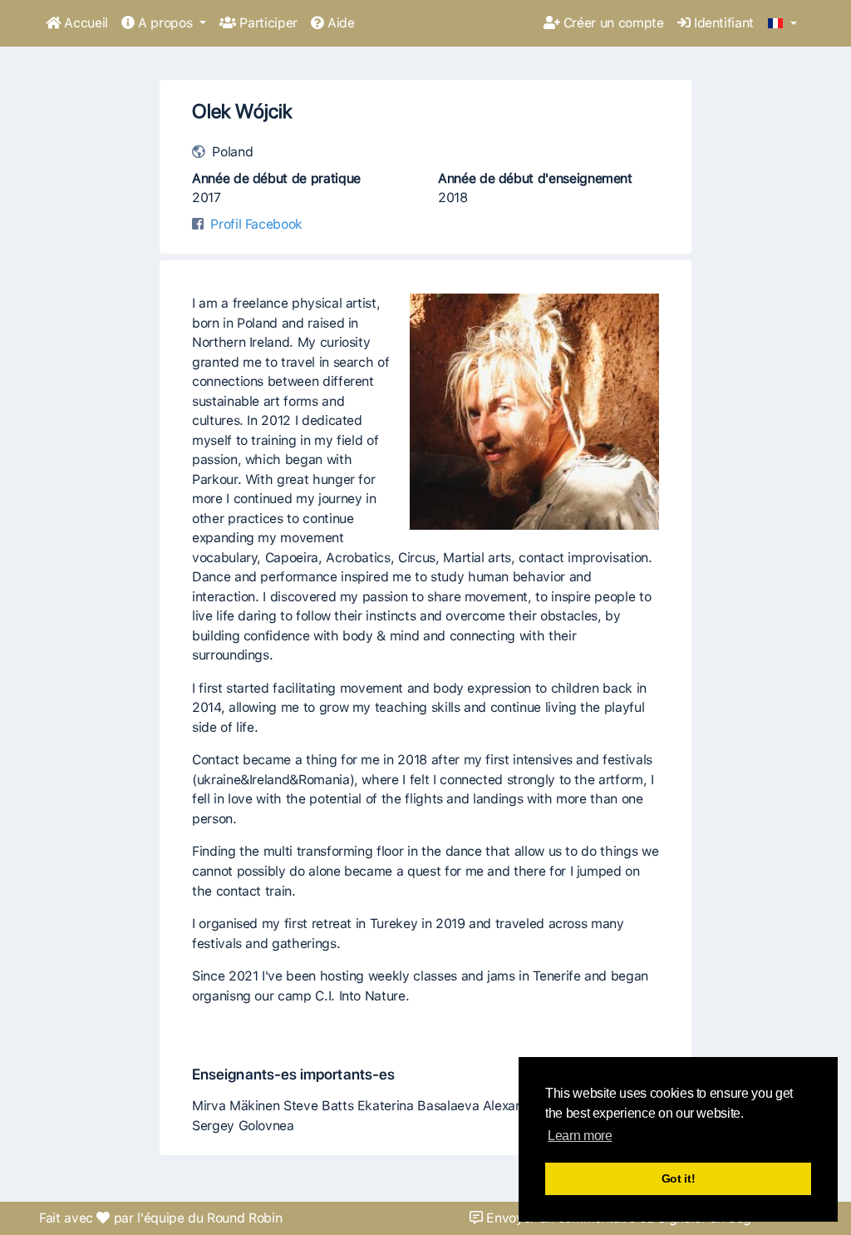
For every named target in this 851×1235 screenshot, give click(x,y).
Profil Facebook (256, 224)
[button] (782, 24)
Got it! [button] (679, 1178)
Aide (339, 23)
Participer (267, 23)
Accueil (84, 23)
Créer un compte (611, 23)
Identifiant (722, 23)
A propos (165, 23)
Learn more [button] (580, 1136)
